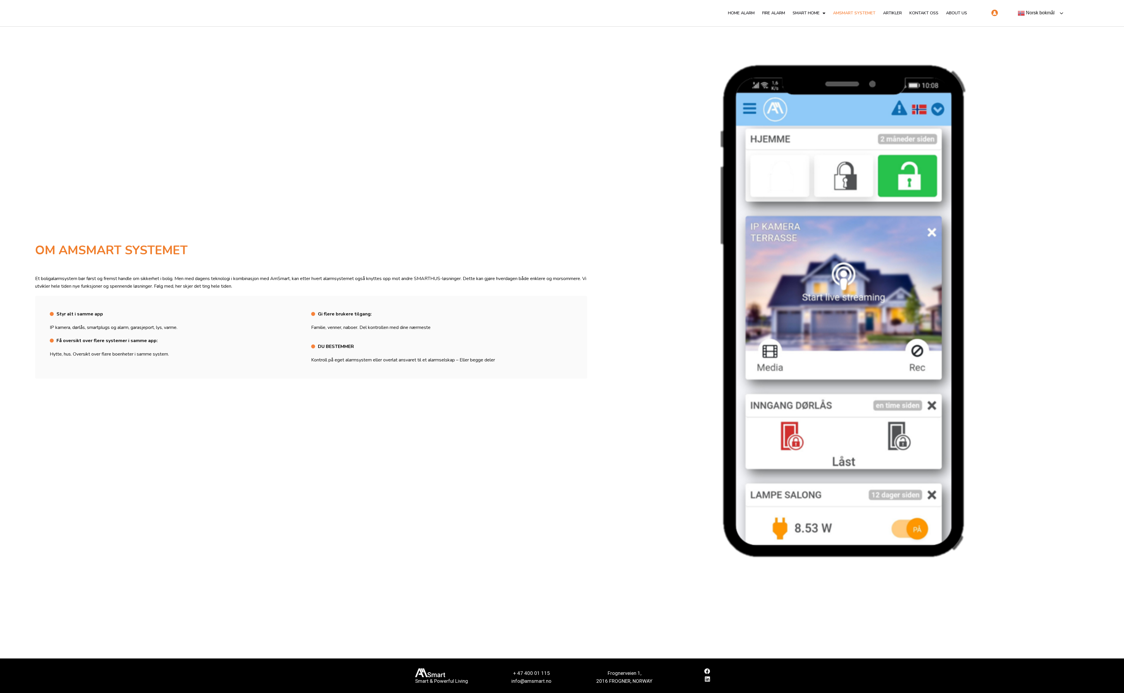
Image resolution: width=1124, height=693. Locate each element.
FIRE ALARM (773, 13)
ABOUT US (956, 13)
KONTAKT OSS (923, 13)
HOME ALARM (741, 13)
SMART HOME (806, 13)
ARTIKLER (892, 13)
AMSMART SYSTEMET (854, 13)
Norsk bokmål (1040, 12)
